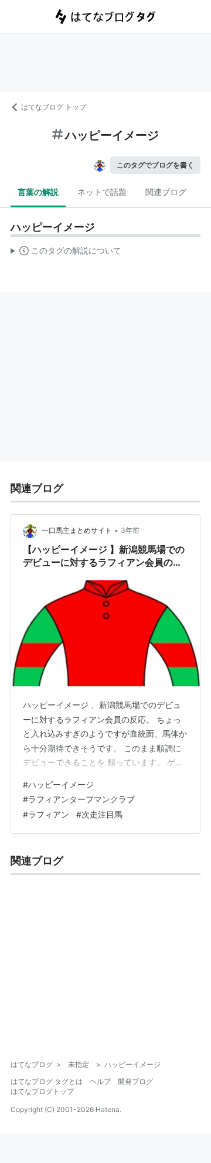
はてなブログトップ (42, 1091)
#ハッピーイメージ (58, 784)
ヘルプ (100, 1081)
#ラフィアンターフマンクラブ (79, 799)
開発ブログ (135, 1081)
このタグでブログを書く (155, 164)
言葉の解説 (38, 192)
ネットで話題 (102, 192)
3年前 (130, 530)
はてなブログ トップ (53, 106)
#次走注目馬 (99, 814)
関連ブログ (165, 192)
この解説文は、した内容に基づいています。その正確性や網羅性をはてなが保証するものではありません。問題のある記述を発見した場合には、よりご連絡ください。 (66, 253)
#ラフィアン (46, 814)
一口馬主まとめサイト (77, 530)
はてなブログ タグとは (47, 1081)
